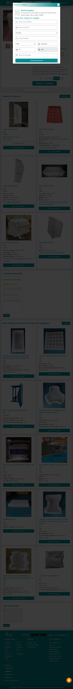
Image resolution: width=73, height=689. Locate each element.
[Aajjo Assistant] (69, 680)
